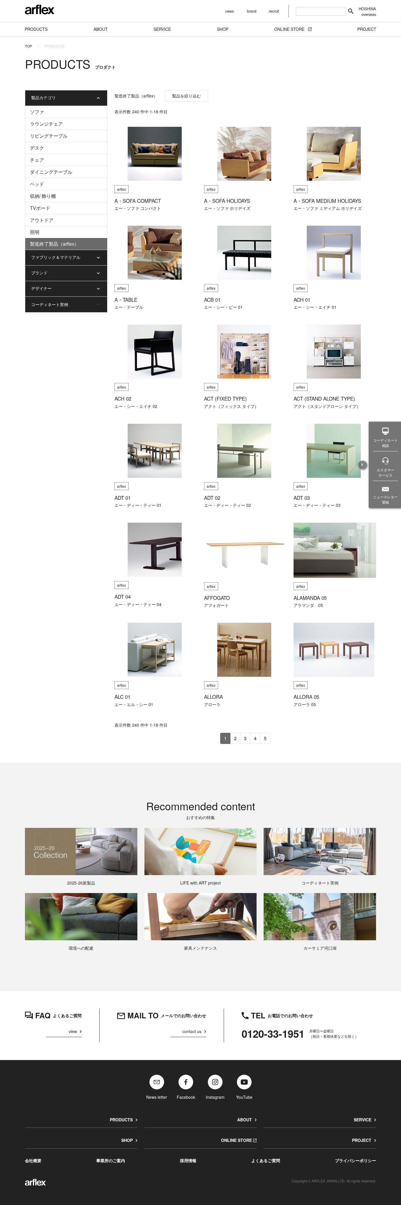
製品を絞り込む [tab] (186, 96)
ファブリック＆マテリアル (55, 257)
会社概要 (33, 1160)
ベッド (37, 183)
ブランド (39, 273)
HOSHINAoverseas (367, 11)
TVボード (40, 208)
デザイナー (41, 288)
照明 (34, 232)
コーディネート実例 (49, 304)
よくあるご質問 (265, 1160)
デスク (37, 147)
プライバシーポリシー (355, 1160)
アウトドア (41, 220)
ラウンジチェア (46, 123)
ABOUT (244, 1120)
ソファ (37, 111)
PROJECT (361, 1140)
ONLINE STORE (236, 1140)
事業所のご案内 (110, 1160)
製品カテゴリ (43, 97)
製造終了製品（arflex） (54, 243)
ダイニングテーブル (51, 171)
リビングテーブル (49, 135)
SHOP (127, 1140)
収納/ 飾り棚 (43, 196)
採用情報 (188, 1160)
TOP (28, 45)
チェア (37, 159)
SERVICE (362, 1120)
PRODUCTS (121, 1120)
